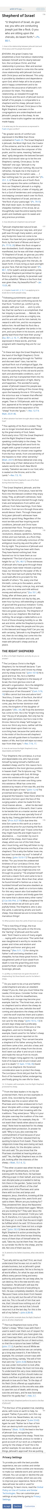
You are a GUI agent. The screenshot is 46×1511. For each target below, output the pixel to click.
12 (23, 1162)
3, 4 (8, 180)
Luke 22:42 (33, 1420)
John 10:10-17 (19, 857)
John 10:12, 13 (32, 1020)
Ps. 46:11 (21, 561)
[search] (43, 3)
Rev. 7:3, (14, 475)
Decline (17, 1506)
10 (19, 475)
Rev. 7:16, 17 (30, 743)
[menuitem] (4, 3)
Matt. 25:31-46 (9, 413)
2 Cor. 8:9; (7, 900)
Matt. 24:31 (8, 459)
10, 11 (23, 290)
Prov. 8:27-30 (15, 820)
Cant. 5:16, (38, 691)
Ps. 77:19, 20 (8, 245)
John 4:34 (21, 1361)
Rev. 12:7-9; (34, 410)
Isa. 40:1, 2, (8, 337)
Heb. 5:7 (32, 1395)
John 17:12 (8, 1346)
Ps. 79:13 (36, 201)
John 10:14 (33, 672)
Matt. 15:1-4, (16, 1162)
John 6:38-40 (27, 1312)
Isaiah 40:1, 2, (16, 290)
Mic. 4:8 (17, 709)
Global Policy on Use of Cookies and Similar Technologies (23, 1490)
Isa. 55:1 (33, 592)
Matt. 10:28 (18, 1429)
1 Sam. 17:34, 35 (26, 1064)
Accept (7, 1506)
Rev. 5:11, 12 (19, 950)
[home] (4, 3)
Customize (30, 1506)
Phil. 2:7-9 (16, 900)
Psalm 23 (5, 129)
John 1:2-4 (32, 789)
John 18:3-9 (14, 1229)
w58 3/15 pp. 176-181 (17, 9)
